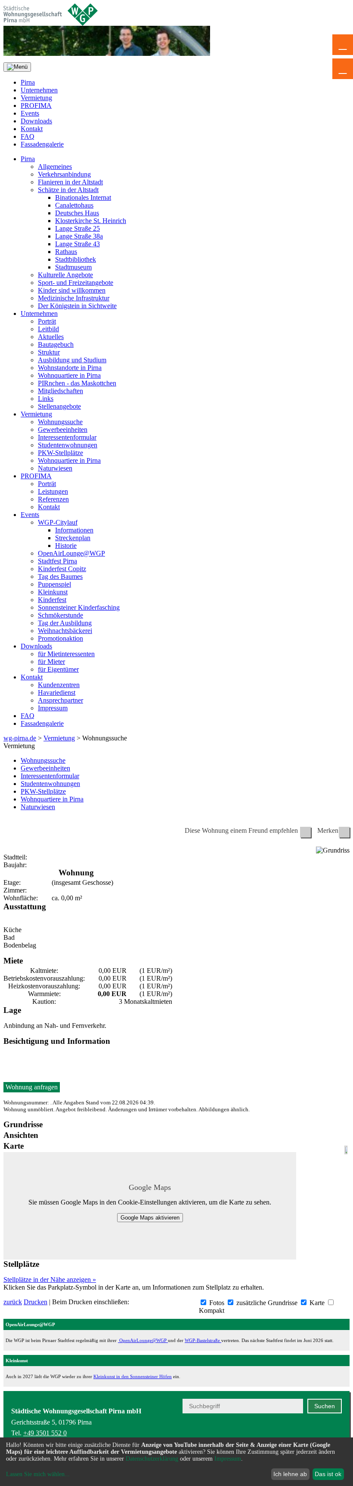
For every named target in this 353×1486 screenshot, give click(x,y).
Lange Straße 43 (77, 244)
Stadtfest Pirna (57, 561)
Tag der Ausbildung (65, 623)
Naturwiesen (55, 468)
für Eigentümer (58, 669)
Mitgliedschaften (60, 390)
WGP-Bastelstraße (203, 1340)
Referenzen (53, 499)
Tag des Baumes (60, 576)
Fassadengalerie (42, 144)
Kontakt (32, 128)
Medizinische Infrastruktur (73, 298)
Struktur (49, 352)
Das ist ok (328, 1474)
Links (45, 398)
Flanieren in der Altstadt (70, 182)
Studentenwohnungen (67, 445)
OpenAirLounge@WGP (71, 553)
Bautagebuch (56, 344)
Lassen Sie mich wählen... (38, 1474)
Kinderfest (52, 599)
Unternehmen (39, 90)
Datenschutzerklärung (152, 1458)
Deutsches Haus (77, 213)
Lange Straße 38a (79, 236)
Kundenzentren (59, 684)
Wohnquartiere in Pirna (69, 375)
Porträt (47, 321)
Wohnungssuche (60, 421)
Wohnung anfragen (32, 1087)
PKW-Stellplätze (60, 452)
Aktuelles (51, 336)
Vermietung (36, 97)
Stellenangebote (59, 406)
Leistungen (53, 491)
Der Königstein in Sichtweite (77, 305)
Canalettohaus (74, 205)
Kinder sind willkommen (71, 290)
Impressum (53, 708)
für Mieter (51, 661)
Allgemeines (55, 166)
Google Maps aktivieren (150, 1217)
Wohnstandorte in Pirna (70, 367)
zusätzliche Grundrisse (266, 1302)
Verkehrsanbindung (64, 174)
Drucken (35, 1302)
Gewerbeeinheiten (62, 429)
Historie (66, 545)
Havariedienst (56, 692)
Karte (316, 1302)
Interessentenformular (67, 437)
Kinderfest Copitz (62, 568)
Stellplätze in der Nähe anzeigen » (49, 1279)
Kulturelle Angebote (65, 274)
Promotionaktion (60, 638)
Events (30, 113)
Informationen (74, 530)
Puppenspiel (54, 584)
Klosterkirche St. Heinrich (90, 220)
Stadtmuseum (73, 267)
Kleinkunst (53, 592)
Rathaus (66, 251)
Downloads (36, 121)
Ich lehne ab (290, 1474)
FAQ (27, 136)
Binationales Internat (83, 197)
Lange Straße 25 (77, 228)
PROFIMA (36, 105)
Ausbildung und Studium (72, 360)
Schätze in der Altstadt (68, 189)
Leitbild (48, 329)
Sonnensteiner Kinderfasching (79, 607)
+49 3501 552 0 (45, 1433)
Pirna (28, 82)
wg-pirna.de (19, 738)
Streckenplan (72, 537)
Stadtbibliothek (75, 259)
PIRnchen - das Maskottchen (77, 383)
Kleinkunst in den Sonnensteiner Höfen (132, 1376)
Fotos (215, 1302)
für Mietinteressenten (66, 653)
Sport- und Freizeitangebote (75, 282)
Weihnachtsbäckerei (65, 630)
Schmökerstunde (60, 615)
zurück (12, 1302)
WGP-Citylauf (57, 522)
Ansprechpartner (60, 700)
